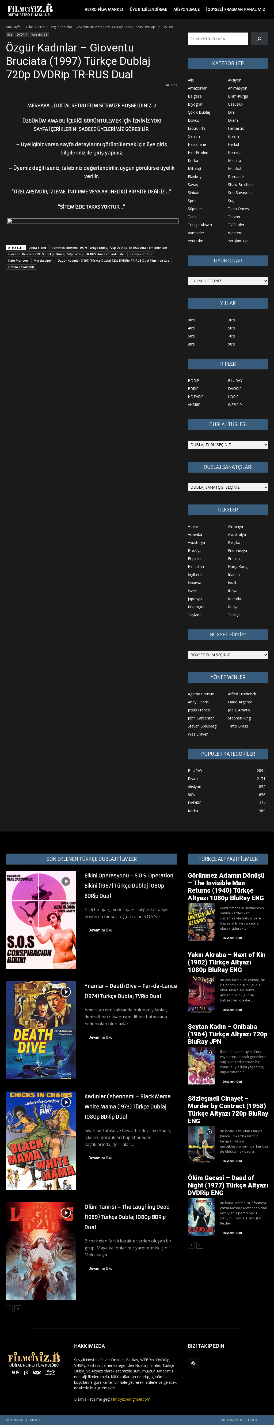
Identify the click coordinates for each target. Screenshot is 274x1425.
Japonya (195, 598)
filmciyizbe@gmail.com (130, 1399)
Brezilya (194, 550)
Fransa (234, 558)
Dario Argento (240, 701)
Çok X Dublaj (199, 112)
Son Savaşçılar (240, 192)
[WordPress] (193, 1363)
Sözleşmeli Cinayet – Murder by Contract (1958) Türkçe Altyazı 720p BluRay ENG (228, 1110)
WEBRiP (235, 404)
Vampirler (196, 232)
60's (191, 336)
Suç (231, 200)
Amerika (195, 534)
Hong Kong (238, 566)
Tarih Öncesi (239, 208)
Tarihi (192, 216)
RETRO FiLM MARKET (104, 9)
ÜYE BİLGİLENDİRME (148, 9)
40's (191, 328)
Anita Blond (37, 248)
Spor (192, 200)
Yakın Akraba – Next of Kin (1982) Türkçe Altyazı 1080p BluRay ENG (226, 962)
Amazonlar (197, 88)
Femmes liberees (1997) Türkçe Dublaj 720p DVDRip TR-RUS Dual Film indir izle (109, 248)
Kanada (234, 598)
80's (191, 344)
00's (191, 319)
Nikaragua (197, 606)
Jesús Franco (199, 709)
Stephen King (239, 718)
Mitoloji (194, 168)
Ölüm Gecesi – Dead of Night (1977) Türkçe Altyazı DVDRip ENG (228, 1185)
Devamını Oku (100, 930)
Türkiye (234, 614)
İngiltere (195, 574)
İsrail (232, 582)
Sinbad (193, 192)
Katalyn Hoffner (141, 254)
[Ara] (259, 38)
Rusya (233, 606)
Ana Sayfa (13, 27)
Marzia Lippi (43, 260)
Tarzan (234, 216)
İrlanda (234, 574)
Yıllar (29, 27)
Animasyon (237, 88)
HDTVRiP (196, 396)
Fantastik (236, 128)
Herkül (233, 144)
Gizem (233, 136)
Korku (193, 160)
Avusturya (196, 542)
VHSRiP (194, 404)
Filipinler (195, 558)
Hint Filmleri (198, 152)
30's (231, 319)
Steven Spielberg (202, 726)
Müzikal (234, 168)
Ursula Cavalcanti (21, 267)
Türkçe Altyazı (200, 224)
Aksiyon (234, 80)
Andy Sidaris (198, 701)
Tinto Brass (238, 726)
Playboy (194, 176)
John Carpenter (201, 718)
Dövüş (193, 120)
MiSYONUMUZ (186, 9)
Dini (231, 112)
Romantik (236, 176)
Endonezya (237, 550)
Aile (191, 80)
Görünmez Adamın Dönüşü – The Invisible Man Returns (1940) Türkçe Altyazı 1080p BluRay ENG (226, 887)
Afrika (193, 526)
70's (231, 336)
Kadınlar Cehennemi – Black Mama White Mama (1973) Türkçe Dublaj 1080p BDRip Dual (128, 1106)
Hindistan (196, 566)
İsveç (192, 590)
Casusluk (235, 104)
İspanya (194, 582)
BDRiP (193, 380)
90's (41, 27)
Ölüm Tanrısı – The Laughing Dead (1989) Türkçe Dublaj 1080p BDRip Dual (127, 1217)
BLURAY (235, 380)
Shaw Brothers (241, 184)
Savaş (193, 184)
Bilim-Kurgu (238, 96)
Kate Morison (18, 260)
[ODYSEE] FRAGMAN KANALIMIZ (235, 9)
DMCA (252, 1420)
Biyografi (195, 104)
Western (235, 232)
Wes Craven (198, 734)
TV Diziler (236, 224)
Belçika (234, 542)
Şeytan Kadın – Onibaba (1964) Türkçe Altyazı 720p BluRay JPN (228, 1034)
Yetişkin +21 (39, 34)
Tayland (194, 614)
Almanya (235, 526)
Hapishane (197, 144)
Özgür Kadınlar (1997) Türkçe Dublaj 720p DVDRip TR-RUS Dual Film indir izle (113, 260)
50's (231, 328)
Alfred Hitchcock (242, 693)
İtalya (232, 590)
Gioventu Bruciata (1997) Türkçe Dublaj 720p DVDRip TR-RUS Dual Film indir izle (66, 254)
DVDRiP (22, 34)
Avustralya (237, 534)
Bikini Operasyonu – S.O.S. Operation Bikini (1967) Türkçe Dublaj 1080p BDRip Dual (129, 886)
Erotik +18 (197, 128)
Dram (233, 120)
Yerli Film (195, 240)
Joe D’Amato (239, 709)
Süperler (195, 208)
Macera (234, 160)
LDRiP (233, 396)
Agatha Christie (201, 693)
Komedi (234, 152)
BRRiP (193, 388)
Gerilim (194, 136)
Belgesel (195, 96)
